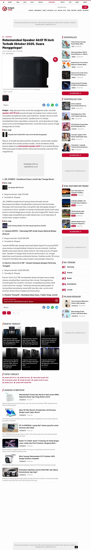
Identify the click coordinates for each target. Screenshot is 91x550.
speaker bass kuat (25, 377)
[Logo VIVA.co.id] (9, 8)
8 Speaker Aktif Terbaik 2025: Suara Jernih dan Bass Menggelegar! (27, 134)
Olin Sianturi (9, 53)
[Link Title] (10, 397)
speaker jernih (9, 382)
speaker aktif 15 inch (10, 113)
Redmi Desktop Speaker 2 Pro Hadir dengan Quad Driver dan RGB (27, 225)
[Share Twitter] (48, 105)
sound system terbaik (11, 380)
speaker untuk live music (41, 380)
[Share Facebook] (44, 105)
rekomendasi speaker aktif (29, 146)
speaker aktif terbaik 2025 (23, 382)
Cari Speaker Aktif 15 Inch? (16, 187)
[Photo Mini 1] (5, 98)
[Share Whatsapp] (52, 105)
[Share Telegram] (57, 105)
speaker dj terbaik (25, 380)
